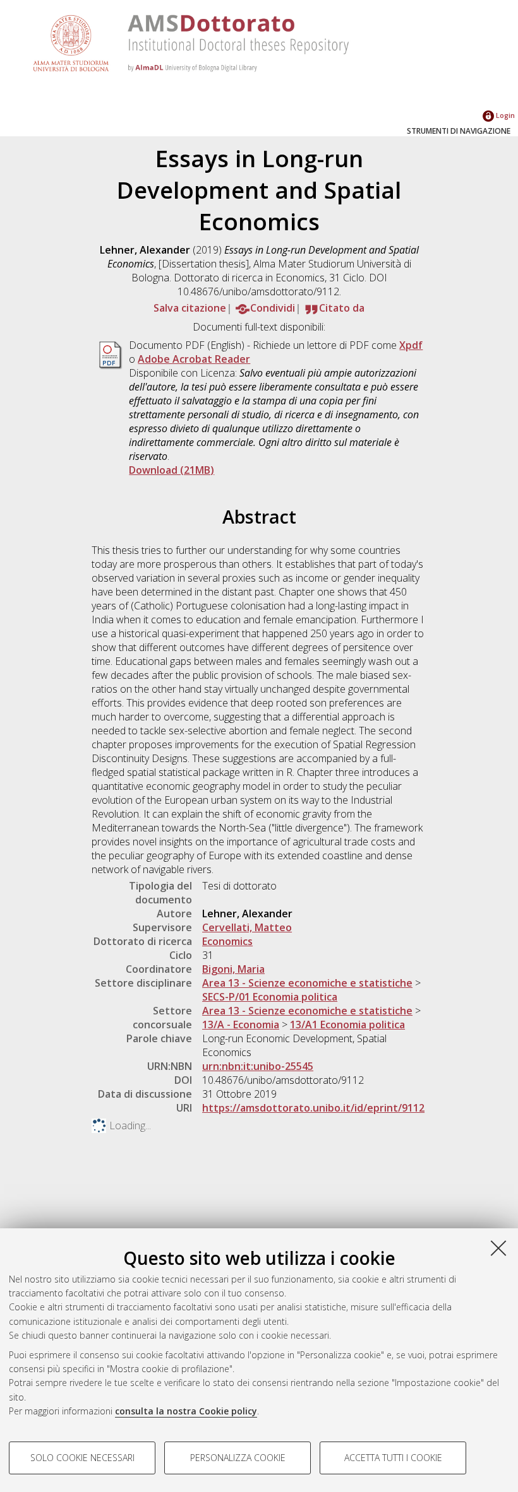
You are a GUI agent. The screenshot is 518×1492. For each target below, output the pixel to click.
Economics (227, 941)
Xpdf (411, 345)
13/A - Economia (240, 1024)
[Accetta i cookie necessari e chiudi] (498, 1248)
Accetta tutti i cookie (393, 1458)
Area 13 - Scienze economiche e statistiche (307, 983)
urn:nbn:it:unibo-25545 (257, 1066)
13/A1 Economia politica (347, 1024)
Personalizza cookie (238, 1458)
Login (504, 115)
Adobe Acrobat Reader (194, 359)
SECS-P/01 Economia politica (269, 997)
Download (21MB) (171, 470)
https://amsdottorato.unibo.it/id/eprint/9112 (313, 1108)
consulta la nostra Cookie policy (186, 1411)
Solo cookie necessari (82, 1458)
